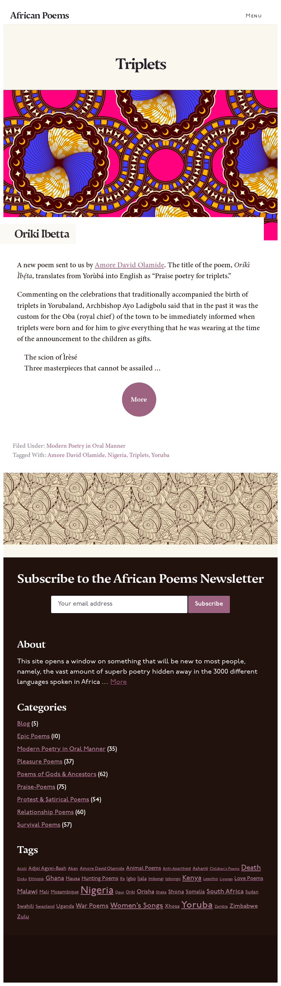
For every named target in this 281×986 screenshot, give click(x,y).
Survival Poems (38, 825)
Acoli (22, 869)
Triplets (139, 455)
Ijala (142, 878)
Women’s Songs (136, 905)
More (139, 399)
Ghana (55, 878)
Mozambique (65, 892)
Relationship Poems (45, 813)
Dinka (22, 879)
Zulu (23, 917)
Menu (254, 16)
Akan (73, 868)
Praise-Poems (36, 787)
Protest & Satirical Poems (53, 800)
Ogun (119, 892)
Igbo (131, 878)
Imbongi (155, 879)
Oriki (130, 892)
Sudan (251, 892)
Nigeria (117, 455)
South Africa (225, 892)
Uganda (65, 906)
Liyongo (226, 879)
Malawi (27, 892)
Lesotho (210, 879)
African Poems (39, 15)
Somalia (195, 892)
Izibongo (173, 879)
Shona (176, 892)
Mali (44, 892)
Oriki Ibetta (41, 234)
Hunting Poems (100, 878)
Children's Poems (225, 869)
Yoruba (160, 455)
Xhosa (172, 906)
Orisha (145, 892)
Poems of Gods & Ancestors (56, 775)
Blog (23, 724)
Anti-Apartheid (177, 869)
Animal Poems (143, 868)
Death (251, 868)
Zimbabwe (244, 906)
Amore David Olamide (129, 265)
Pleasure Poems (39, 762)
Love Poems (248, 878)
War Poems (92, 906)
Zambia (221, 907)
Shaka (161, 892)
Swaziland (45, 907)
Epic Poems (33, 737)
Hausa (73, 878)
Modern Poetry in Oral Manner (85, 446)
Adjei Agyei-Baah (47, 868)
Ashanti (200, 868)
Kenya (191, 878)
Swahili (25, 906)
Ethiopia (36, 879)
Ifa (122, 879)
